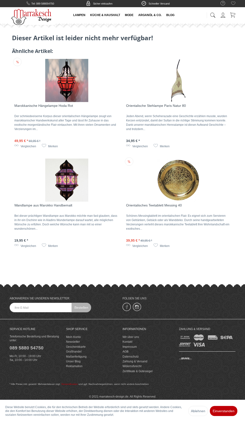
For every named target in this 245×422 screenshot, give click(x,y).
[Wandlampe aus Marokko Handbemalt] (66, 180)
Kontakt (127, 341)
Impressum (129, 346)
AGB (125, 351)
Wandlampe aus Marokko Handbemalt (43, 205)
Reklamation (74, 366)
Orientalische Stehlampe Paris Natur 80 (156, 106)
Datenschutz (130, 356)
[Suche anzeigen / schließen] (212, 14)
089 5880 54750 (27, 347)
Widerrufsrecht (131, 366)
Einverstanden (223, 411)
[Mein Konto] (223, 14)
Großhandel (74, 351)
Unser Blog (73, 361)
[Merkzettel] (233, 4)
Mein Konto (73, 337)
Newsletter (73, 341)
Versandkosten (69, 384)
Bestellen (81, 307)
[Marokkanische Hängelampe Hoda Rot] (66, 80)
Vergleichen (28, 146)
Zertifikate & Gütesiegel (137, 371)
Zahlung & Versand (134, 361)
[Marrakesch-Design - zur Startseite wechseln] (32, 16)
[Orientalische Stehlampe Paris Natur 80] (178, 80)
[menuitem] (220, 3)
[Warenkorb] (233, 14)
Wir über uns (130, 337)
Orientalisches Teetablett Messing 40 (154, 205)
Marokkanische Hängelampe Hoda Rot (43, 106)
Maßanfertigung (76, 356)
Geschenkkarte (76, 346)
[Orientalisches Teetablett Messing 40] (178, 180)
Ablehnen (198, 411)
